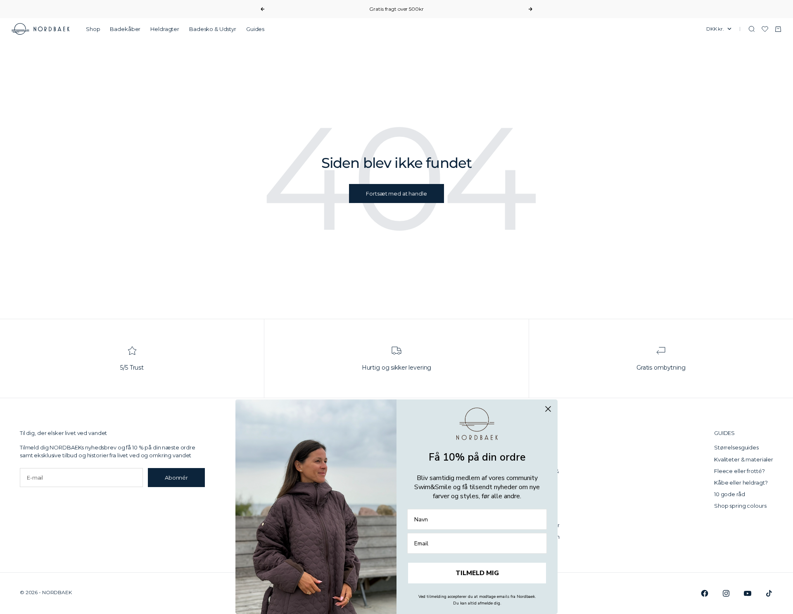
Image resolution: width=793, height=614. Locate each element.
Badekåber (125, 29)
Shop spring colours (740, 505)
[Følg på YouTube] (747, 593)
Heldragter (164, 29)
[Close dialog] (548, 409)
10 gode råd (729, 494)
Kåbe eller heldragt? (740, 482)
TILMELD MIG (477, 573)
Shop (93, 29)
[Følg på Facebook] (704, 593)
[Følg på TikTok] (769, 593)
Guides (255, 29)
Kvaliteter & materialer (743, 459)
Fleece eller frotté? (739, 471)
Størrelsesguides (736, 447)
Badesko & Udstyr (212, 29)
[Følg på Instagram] (726, 593)
